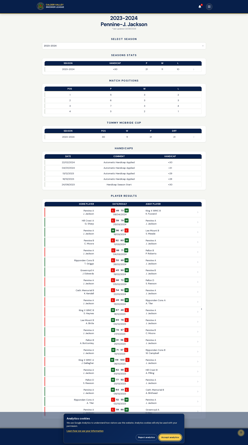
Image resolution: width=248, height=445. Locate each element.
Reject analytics (146, 437)
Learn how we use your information (85, 431)
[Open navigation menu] (209, 6)
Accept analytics (170, 437)
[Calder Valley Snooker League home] (55, 6)
